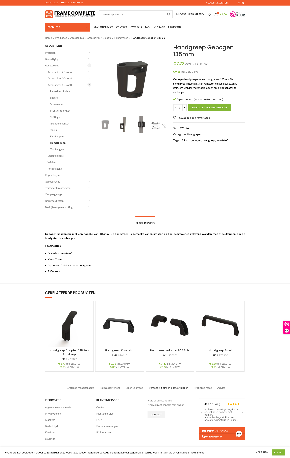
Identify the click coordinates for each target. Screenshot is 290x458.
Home (48, 37)
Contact (101, 407)
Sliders (54, 97)
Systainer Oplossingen (57, 187)
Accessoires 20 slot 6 (59, 71)
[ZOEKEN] (169, 14)
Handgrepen (121, 37)
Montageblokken (60, 110)
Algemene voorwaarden (58, 407)
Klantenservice (104, 413)
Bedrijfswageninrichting (59, 207)
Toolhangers (57, 149)
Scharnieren (56, 104)
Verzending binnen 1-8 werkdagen (168, 387)
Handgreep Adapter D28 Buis (169, 350)
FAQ (99, 419)
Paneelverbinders (60, 91)
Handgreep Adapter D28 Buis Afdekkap (69, 352)
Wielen (51, 162)
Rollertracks (54, 168)
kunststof (222, 140)
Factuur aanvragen (107, 426)
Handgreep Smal (220, 350)
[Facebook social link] (239, 3)
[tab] (145, 221)
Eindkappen (57, 136)
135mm (184, 140)
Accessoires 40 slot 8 (99, 37)
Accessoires (77, 37)
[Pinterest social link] (243, 3)
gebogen (196, 140)
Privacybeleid (53, 413)
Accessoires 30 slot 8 (59, 78)
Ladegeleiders (55, 155)
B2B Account (104, 432)
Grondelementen (59, 123)
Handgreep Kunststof (119, 350)
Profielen (50, 52)
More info (261, 452)
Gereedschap (52, 181)
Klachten (50, 419)
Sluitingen (55, 117)
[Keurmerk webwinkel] (237, 14)
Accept (278, 452)
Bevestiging (52, 59)
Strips (53, 129)
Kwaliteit (50, 432)
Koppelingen (52, 174)
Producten (61, 37)
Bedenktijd (51, 426)
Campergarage (53, 194)
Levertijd (50, 438)
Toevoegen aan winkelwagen (209, 107)
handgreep (209, 140)
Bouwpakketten (54, 200)
